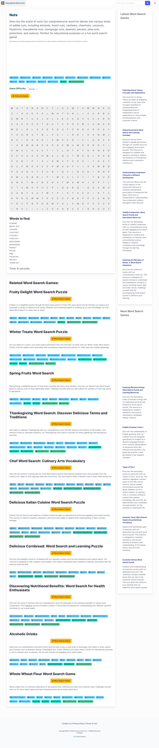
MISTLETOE (98, 355)
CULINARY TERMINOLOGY (83, 532)
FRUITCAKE (41, 355)
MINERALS (15, 620)
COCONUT (60, 77)
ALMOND (15, 77)
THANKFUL (61, 447)
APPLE (14, 318)
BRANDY (33, 660)
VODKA (24, 664)
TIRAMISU (67, 532)
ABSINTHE (15, 660)
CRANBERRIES (40, 443)
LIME (79, 318)
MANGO (88, 318)
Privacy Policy (78, 723)
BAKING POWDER (25, 572)
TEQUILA (15, 664)
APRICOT (15, 399)
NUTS (64, 82)
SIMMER (35, 488)
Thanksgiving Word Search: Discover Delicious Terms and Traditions (58, 415)
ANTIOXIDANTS (17, 616)
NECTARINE (64, 399)
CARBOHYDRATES (43, 616)
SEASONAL (51, 363)
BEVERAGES (70, 664)
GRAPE (55, 318)
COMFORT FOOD (85, 359)
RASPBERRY (24, 322)
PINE (22, 82)
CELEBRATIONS (95, 447)
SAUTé (14, 488)
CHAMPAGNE (45, 660)
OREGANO (102, 528)
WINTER (23, 363)
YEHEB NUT (53, 82)
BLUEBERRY (34, 318)
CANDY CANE (29, 355)
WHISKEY (34, 664)
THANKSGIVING (28, 451)
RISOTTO (57, 532)
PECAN (14, 82)
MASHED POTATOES (18, 447)
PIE (30, 447)
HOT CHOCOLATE (69, 355)
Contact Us (66, 723)
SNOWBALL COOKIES (58, 359)
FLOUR (93, 572)
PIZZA (34, 532)
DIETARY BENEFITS (64, 620)
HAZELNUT (71, 77)
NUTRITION (92, 620)
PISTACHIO (32, 82)
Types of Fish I (129, 467)
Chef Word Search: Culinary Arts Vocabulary (47, 461)
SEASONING (24, 488)
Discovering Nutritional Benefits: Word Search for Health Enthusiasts (57, 588)
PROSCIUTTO (45, 532)
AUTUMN (15, 443)
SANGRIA (98, 660)
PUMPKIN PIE (43, 359)
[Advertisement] (61, 59)
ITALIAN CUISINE (101, 532)
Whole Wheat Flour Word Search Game (42, 674)
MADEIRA (72, 660)
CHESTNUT (48, 77)
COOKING (58, 488)
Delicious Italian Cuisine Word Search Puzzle (47, 502)
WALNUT (43, 82)
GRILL (50, 484)
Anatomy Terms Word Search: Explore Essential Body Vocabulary (135, 520)
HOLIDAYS (15, 451)
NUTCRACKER (30, 359)
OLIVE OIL (92, 528)
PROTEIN (26, 620)
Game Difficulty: (17, 88)
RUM (89, 660)
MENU (81, 484)
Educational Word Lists (15, 3)
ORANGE (97, 318)
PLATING (90, 484)
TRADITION (72, 447)
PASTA (26, 532)
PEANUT (107, 77)
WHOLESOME (25, 701)
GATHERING (71, 443)
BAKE (13, 484)
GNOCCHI (70, 528)
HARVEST (94, 443)
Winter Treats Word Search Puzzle (38, 332)
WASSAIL (72, 359)
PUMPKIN (39, 447)
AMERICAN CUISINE (26, 576)
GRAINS (46, 701)
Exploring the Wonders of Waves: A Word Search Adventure (133, 262)
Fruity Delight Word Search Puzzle (38, 292)
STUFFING (50, 447)
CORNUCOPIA (26, 443)
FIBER (63, 616)
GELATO (60, 528)
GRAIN (58, 697)
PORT (81, 660)
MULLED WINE (16, 359)
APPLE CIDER (16, 355)
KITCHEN (71, 484)
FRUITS (62, 322)
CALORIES (29, 616)
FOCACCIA (49, 528)
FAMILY (51, 443)
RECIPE (107, 484)
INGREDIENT (60, 484)
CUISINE (30, 484)
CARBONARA (38, 528)
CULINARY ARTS (75, 322)
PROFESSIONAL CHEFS (92, 488)
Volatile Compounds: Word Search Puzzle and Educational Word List (134, 215)
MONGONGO (96, 77)
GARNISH (41, 484)
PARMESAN (15, 532)
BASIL (14, 528)
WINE (43, 664)
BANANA (23, 318)
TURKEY (83, 447)
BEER (24, 660)
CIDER (56, 660)
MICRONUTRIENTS (101, 616)
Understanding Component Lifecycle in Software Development (134, 175)
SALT (13, 576)
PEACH (107, 318)
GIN (63, 660)
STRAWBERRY (37, 322)
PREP (99, 484)
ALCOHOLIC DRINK (56, 664)
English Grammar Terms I (133, 427)
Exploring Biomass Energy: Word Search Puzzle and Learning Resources (134, 390)
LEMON (71, 318)
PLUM (14, 322)
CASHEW (37, 77)
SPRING (37, 403)
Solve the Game (21, 96)
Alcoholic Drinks (23, 634)
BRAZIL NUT (26, 77)
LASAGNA (81, 528)
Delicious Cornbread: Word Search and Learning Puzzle (56, 546)
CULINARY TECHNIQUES (73, 488)
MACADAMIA (83, 77)
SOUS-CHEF (47, 488)
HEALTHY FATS (74, 616)
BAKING (39, 576)
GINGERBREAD (54, 355)
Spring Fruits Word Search (31, 373)
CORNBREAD (62, 572)
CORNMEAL (74, 572)
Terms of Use (91, 723)
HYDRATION (87, 616)
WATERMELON (50, 322)
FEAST (61, 443)
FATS (54, 616)
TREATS (14, 363)
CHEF (21, 484)
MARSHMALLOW (84, 355)
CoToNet (77, 736)
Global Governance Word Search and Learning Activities (133, 132)
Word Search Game (62, 299)
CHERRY (45, 318)
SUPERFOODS (37, 620)
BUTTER (38, 572)
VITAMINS (50, 620)
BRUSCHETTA (24, 528)
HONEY (102, 572)
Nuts (13, 15)
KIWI (63, 318)
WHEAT (101, 697)
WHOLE (14, 701)
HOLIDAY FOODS (100, 359)
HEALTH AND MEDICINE (51, 624)
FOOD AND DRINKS (77, 82)
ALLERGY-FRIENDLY (18, 697)
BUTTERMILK (49, 572)
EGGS (84, 572)
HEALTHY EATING (79, 620)
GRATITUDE (83, 443)
